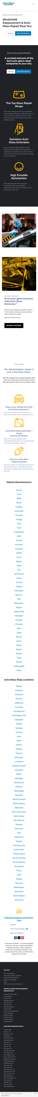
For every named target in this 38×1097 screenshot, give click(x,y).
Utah (19, 875)
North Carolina (19, 799)
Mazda (19, 586)
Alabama (19, 690)
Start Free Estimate (23, 33)
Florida (19, 724)
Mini (19, 599)
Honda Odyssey (9, 1007)
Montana (19, 795)
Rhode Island (19, 854)
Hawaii (19, 732)
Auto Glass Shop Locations (12, 975)
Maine (19, 774)
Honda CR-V (8, 1005)
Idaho (19, 740)
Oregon (19, 841)
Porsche (19, 624)
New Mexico (19, 820)
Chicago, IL (7, 1036)
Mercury (19, 595)
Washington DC (19, 715)
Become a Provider (10, 980)
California (19, 703)
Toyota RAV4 (8, 1021)
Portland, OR (8, 1065)
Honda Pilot (7, 1009)
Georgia (19, 728)
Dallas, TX (7, 1042)
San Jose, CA (8, 1080)
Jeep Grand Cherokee (11, 1011)
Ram (19, 628)
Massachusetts (19, 766)
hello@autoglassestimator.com (19, 919)
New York (19, 828)
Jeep (19, 565)
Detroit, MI (7, 1046)
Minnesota (19, 782)
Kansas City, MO (9, 1051)
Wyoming (19, 900)
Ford (19, 528)
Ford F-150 (7, 998)
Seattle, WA (7, 1082)
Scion (19, 641)
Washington (19, 887)
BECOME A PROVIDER (14, 325)
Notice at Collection (17, 933)
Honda (19, 540)
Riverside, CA (8, 1067)
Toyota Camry (8, 1017)
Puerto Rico (19, 849)
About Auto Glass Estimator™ (13, 984)
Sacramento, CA (9, 1069)
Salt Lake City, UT (9, 1071)
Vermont (19, 883)
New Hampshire (19, 812)
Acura (19, 490)
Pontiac (19, 620)
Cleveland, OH (8, 1040)
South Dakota (19, 862)
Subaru (19, 649)
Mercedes (19, 590)
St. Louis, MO (8, 1084)
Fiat (19, 523)
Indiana (19, 749)
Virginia (19, 879)
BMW (19, 498)
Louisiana (19, 761)
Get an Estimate (9, 973)
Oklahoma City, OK (10, 1059)
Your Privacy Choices (17, 929)
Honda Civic (8, 1002)
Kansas (19, 753)
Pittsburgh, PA (8, 1063)
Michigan (19, 778)
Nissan (19, 607)
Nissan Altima (8, 1015)
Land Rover (19, 574)
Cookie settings (5, 1095)
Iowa (19, 736)
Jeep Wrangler (8, 1013)
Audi (19, 494)
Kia (19, 570)
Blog (5, 982)
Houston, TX (8, 1048)
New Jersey (19, 816)
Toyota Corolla (8, 1019)
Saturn (19, 637)
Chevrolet (19, 511)
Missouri (19, 787)
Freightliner (19, 532)
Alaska (19, 686)
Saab (19, 632)
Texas (19, 870)
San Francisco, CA (10, 1078)
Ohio (19, 833)
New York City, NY (9, 1057)
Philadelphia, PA (9, 1061)
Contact (13, 925)
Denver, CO (7, 1044)
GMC (19, 536)
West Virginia (19, 896)
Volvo (19, 670)
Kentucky (19, 757)
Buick (19, 502)
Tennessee (19, 866)
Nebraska (19, 807)
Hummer (19, 544)
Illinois (19, 745)
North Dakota (19, 803)
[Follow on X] (19, 937)
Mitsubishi (19, 603)
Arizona (19, 699)
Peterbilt (19, 616)
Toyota (19, 662)
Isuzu (19, 557)
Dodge (19, 519)
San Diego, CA (8, 1076)
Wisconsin (19, 891)
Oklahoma (19, 837)
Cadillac (19, 507)
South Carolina (19, 858)
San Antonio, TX (9, 1074)
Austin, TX (7, 1032)
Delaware (19, 719)
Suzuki (19, 653)
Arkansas (19, 694)
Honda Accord (8, 1000)
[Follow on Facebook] (15, 937)
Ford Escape (8, 996)
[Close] (34, 1093)
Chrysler (19, 515)
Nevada (19, 824)
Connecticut (19, 711)
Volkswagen (19, 666)
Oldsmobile (19, 611)
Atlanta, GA (7, 1030)
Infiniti (19, 553)
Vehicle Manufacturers (11, 978)
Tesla (19, 658)
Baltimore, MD (8, 1034)
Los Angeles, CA (9, 1055)
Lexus (19, 578)
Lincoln (19, 582)
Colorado (19, 707)
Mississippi (19, 791)
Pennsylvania (19, 845)
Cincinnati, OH (8, 1038)
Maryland (19, 770)
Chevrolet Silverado (10, 994)
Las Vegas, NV (8, 1053)
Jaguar (19, 561)
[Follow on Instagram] (22, 937)
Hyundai (19, 549)
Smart (19, 645)
